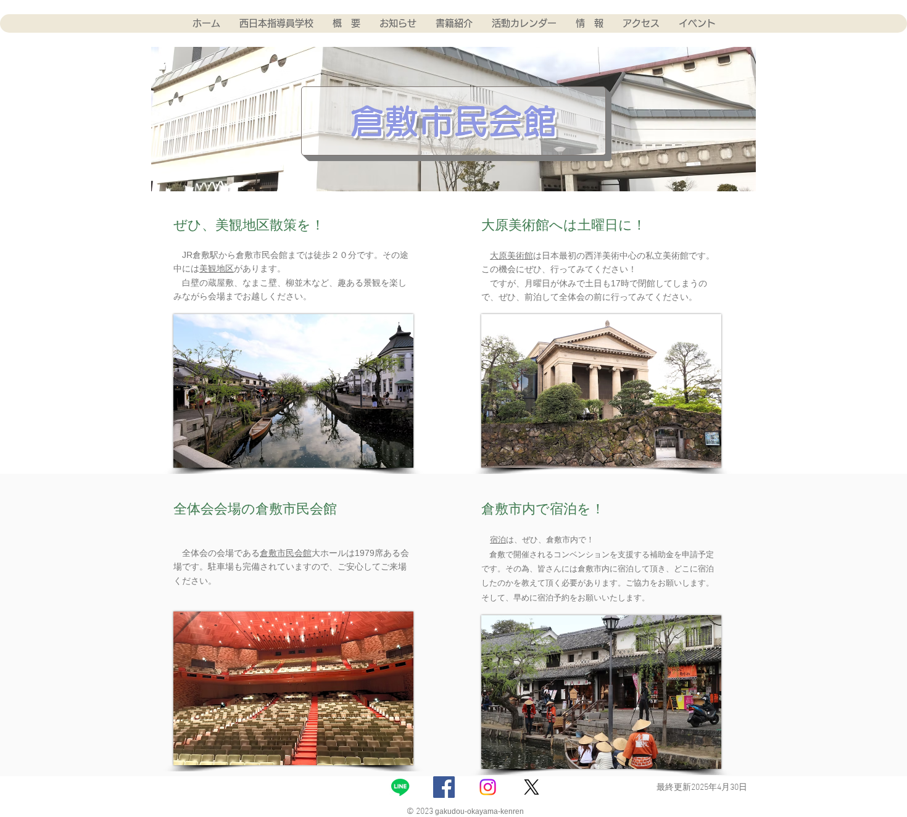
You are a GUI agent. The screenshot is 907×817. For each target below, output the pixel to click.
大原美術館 (511, 255)
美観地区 (216, 268)
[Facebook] (444, 787)
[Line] (400, 787)
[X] (531, 787)
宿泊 (498, 539)
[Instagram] (488, 787)
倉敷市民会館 (286, 553)
